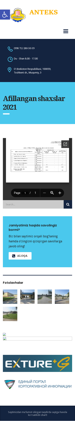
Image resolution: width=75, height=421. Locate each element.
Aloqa (22, 255)
